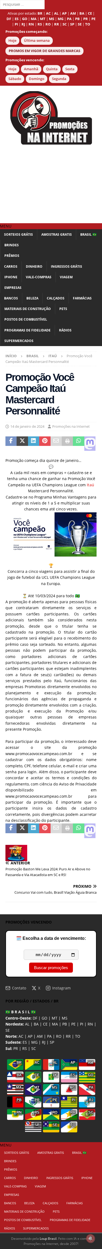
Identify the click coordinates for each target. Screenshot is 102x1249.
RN (90, 1024)
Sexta (70, 69)
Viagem (66, 277)
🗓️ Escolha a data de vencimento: (51, 938)
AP (30, 1036)
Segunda (59, 78)
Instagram (61, 988)
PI (81, 1024)
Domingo (36, 78)
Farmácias (82, 298)
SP (52, 1042)
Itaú (90, 484)
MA (55, 1024)
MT (54, 1018)
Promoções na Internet (71, 426)
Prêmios (11, 255)
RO (58, 1036)
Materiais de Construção (27, 308)
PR (15, 1048)
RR (68, 1036)
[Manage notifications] (90, 1238)
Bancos (11, 298)
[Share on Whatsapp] (78, 443)
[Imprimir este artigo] (67, 443)
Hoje (12, 40)
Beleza (32, 298)
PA (49, 1036)
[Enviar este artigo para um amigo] (56, 443)
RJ (43, 1042)
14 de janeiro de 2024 (27, 426)
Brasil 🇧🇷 (88, 234)
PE (73, 1024)
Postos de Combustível (25, 319)
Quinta (52, 69)
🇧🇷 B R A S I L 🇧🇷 (20, 1011)
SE (7, 1030)
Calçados (55, 298)
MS (64, 1018)
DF (35, 1018)
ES (25, 1042)
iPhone (10, 277)
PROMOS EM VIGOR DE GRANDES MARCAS (44, 51)
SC (33, 1048)
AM (40, 1036)
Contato (19, 988)
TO (77, 1036)
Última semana (37, 40)
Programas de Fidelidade (27, 330)
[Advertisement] (51, 184)
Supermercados (18, 340)
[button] (5, 226)
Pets (63, 308)
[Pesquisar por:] (22, 4)
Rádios (65, 330)
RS (24, 1048)
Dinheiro (34, 266)
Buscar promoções (51, 967)
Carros (10, 266)
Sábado (14, 78)
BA (36, 1024)
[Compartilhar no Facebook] (11, 443)
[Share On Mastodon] (89, 443)
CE (45, 1024)
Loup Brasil (48, 1238)
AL (27, 1024)
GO (44, 1018)
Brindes (11, 245)
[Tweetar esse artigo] (22, 443)
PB (64, 1024)
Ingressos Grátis (66, 266)
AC (20, 1036)
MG (34, 1042)
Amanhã (31, 69)
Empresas (12, 287)
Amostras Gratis (56, 234)
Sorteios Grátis (18, 234)
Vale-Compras (38, 277)
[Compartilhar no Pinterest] (44, 443)
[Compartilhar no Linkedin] (33, 443)
